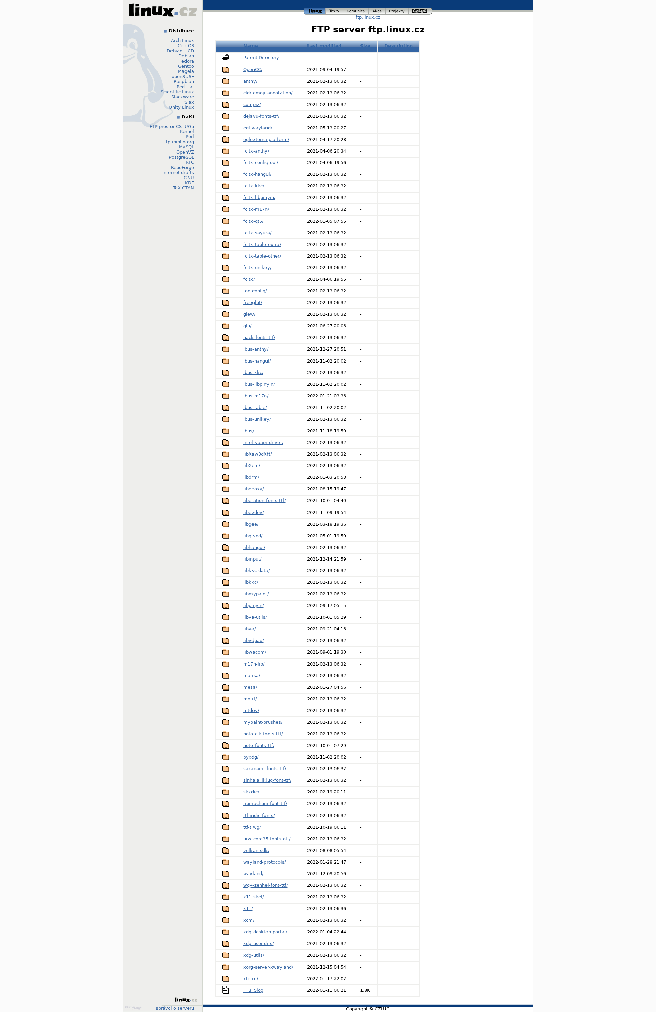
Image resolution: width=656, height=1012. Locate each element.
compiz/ (252, 104)
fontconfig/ (255, 290)
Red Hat (185, 86)
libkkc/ (250, 582)
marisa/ (251, 675)
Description (398, 46)
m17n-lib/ (253, 664)
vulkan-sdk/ (256, 850)
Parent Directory (261, 57)
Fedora (186, 61)
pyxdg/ (250, 757)
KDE (189, 182)
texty (334, 10)
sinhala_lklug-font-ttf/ (267, 780)
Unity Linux (181, 107)
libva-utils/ (255, 617)
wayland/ (253, 873)
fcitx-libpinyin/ (259, 197)
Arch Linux (182, 40)
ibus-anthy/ (255, 349)
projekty (397, 10)
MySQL (186, 146)
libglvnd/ (252, 535)
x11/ (248, 908)
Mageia (186, 71)
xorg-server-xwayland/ (268, 967)
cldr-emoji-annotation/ (267, 92)
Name (250, 46)
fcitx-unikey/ (257, 267)
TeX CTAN (183, 187)
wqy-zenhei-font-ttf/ (265, 885)
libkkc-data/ (256, 570)
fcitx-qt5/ (253, 221)
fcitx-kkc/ (253, 185)
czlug (420, 10)
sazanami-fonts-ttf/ (264, 768)
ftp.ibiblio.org (179, 141)
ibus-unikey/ (257, 419)
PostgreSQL (181, 157)
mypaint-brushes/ (262, 722)
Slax (189, 102)
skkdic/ (251, 791)
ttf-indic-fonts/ (259, 815)
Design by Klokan (134, 1008)
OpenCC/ (252, 69)
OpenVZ (185, 152)
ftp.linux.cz (368, 17)
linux (314, 10)
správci (164, 1008)
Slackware (182, 97)
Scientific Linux (177, 91)
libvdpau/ (253, 640)
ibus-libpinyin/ (259, 384)
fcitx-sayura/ (257, 232)
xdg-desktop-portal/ (265, 931)
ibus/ (248, 430)
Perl (190, 136)
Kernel (187, 131)
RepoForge (182, 167)
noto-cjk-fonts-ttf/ (263, 733)
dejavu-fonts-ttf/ (261, 116)
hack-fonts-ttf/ (259, 337)
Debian (186, 55)
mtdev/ (251, 710)
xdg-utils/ (253, 955)
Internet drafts (178, 172)
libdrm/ (251, 477)
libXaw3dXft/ (257, 454)
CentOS (186, 45)
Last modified (324, 46)
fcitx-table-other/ (262, 256)
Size (365, 46)
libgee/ (250, 524)
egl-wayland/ (257, 127)
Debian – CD (180, 50)
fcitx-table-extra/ (262, 244)
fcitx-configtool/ (260, 162)
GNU (189, 177)
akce (377, 10)
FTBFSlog (253, 990)
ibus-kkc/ (253, 372)
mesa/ (250, 687)
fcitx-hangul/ (257, 174)
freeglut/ (252, 302)
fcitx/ (249, 279)
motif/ (250, 698)
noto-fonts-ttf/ (258, 745)
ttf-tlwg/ (252, 827)
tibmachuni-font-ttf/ (265, 803)
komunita (356, 10)
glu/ (247, 325)
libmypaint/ (256, 593)
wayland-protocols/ (264, 862)
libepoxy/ (253, 488)
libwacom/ (254, 652)
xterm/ (250, 978)
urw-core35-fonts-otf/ (266, 838)
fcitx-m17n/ (256, 209)
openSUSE (183, 76)
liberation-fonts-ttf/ (264, 500)
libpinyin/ (253, 605)
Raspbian (184, 81)
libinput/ (252, 559)
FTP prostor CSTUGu (172, 126)
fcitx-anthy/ (256, 151)
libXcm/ (251, 465)
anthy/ (250, 81)
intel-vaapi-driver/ (263, 442)
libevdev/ (253, 512)
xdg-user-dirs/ (258, 943)
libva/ (249, 628)
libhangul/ (254, 547)
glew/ (249, 314)
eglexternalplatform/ (266, 139)
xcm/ (248, 920)
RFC (190, 162)
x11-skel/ (253, 896)
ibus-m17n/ (255, 395)
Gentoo (186, 66)
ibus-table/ (255, 407)
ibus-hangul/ (257, 361)
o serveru (183, 1008)
